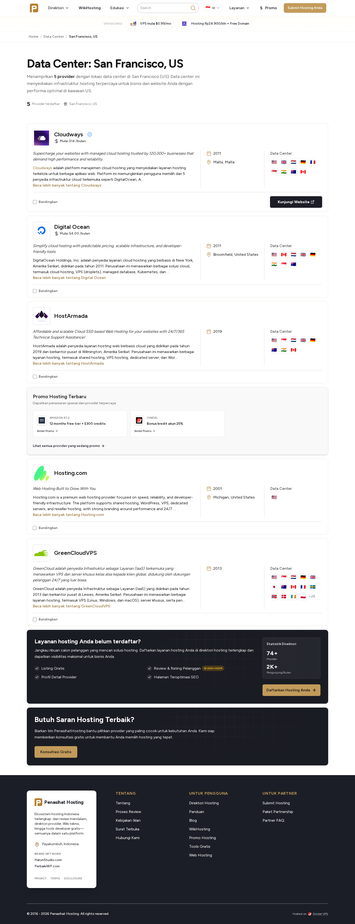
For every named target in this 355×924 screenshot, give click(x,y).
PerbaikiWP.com (47, 866)
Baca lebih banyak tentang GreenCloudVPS (71, 606)
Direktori (56, 8)
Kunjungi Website (294, 202)
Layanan (236, 8)
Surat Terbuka (127, 829)
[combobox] (168, 8)
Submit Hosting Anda (305, 8)
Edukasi (117, 8)
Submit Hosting (276, 803)
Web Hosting (200, 855)
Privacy (40, 878)
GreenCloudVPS (75, 552)
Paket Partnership (278, 811)
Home (33, 37)
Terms (55, 878)
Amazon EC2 (60, 417)
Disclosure (73, 878)
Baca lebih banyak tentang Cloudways (67, 185)
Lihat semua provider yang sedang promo (66, 446)
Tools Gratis (199, 846)
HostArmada (71, 315)
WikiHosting (90, 8)
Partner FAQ (273, 820)
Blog (193, 820)
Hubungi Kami (128, 837)
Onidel (152, 417)
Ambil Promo (45, 431)
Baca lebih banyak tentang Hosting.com (68, 514)
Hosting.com (70, 472)
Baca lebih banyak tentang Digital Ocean (69, 277)
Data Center (53, 37)
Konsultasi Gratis (55, 752)
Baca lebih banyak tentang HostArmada (68, 363)
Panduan (196, 811)
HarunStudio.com (48, 860)
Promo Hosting (202, 837)
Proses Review (128, 811)
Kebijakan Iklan (128, 820)
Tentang (123, 803)
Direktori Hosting (204, 803)
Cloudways (68, 134)
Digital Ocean (72, 226)
